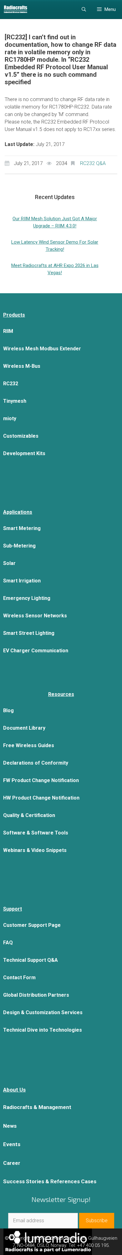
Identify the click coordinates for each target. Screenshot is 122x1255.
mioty (9, 418)
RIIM (8, 331)
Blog (8, 710)
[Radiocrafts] (15, 9)
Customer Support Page (32, 925)
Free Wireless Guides (28, 745)
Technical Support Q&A (30, 960)
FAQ (8, 943)
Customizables (20, 436)
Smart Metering (22, 528)
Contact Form (19, 977)
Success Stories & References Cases (49, 1181)
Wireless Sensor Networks (35, 616)
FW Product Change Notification (41, 780)
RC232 (10, 384)
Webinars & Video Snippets (35, 850)
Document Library (24, 728)
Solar (9, 563)
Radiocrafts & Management (37, 1107)
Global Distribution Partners (36, 995)
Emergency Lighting (26, 598)
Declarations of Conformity (35, 763)
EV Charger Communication (35, 651)
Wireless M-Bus (21, 366)
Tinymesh (14, 401)
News (10, 1126)
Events (11, 1144)
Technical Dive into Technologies (42, 1030)
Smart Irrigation (22, 581)
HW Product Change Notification (41, 798)
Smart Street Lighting (28, 633)
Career (11, 1163)
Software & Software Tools (35, 833)
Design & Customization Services (43, 1012)
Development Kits (24, 453)
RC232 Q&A (93, 163)
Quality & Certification (29, 815)
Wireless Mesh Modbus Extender (42, 349)
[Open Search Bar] (84, 9)
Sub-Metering (19, 546)
